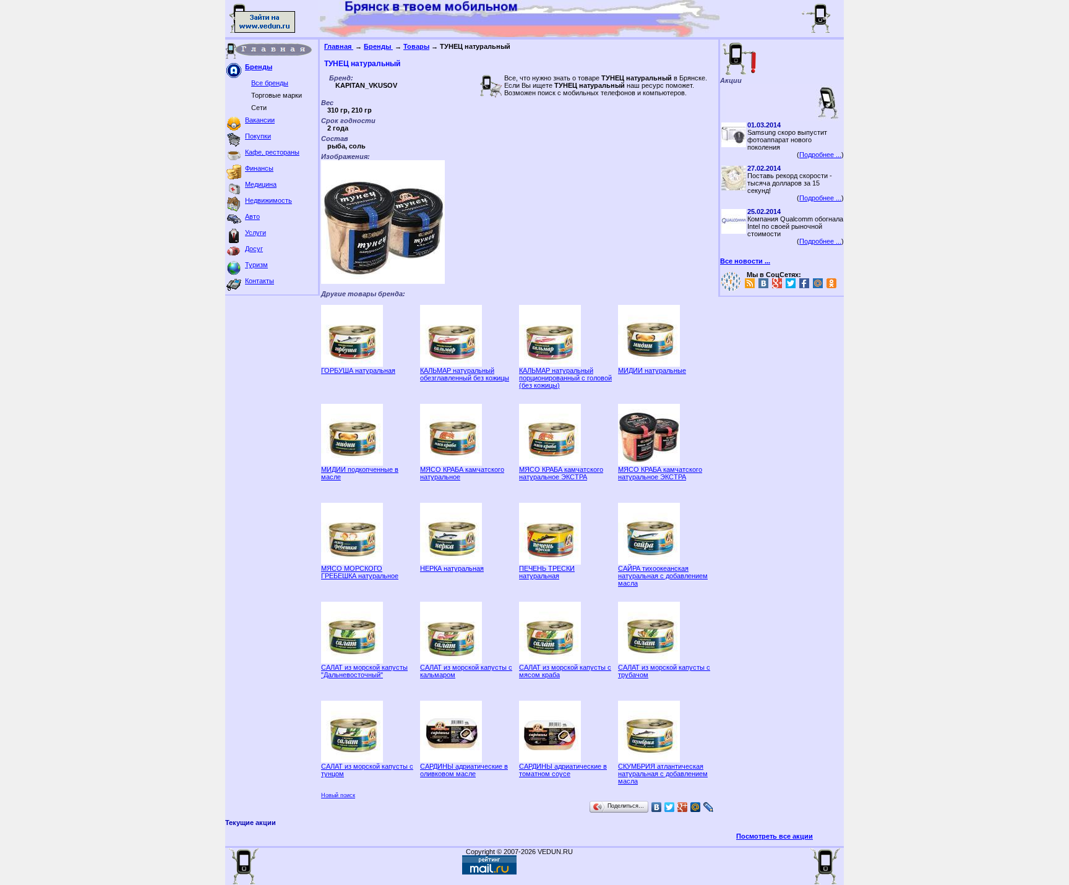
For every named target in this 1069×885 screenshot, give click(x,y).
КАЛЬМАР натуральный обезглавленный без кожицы (464, 374)
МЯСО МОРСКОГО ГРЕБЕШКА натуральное (359, 572)
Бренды (258, 67)
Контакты (259, 280)
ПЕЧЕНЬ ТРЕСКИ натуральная (547, 572)
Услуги (255, 232)
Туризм (256, 264)
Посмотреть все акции (774, 836)
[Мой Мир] (695, 807)
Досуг (254, 248)
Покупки (258, 136)
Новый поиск (338, 795)
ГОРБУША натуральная (358, 370)
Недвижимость (268, 200)
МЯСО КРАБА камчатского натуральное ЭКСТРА (561, 473)
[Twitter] (669, 807)
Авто (252, 216)
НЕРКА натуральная (452, 568)
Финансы (259, 168)
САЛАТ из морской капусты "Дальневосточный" (364, 671)
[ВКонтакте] (656, 807)
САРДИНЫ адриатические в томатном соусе (563, 770)
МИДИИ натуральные (652, 370)
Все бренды (269, 83)
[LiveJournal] (708, 807)
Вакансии (260, 120)
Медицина (261, 184)
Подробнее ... (820, 154)
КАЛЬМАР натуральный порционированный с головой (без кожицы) (565, 378)
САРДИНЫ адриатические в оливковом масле (464, 770)
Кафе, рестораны (272, 152)
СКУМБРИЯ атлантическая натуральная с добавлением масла (663, 774)
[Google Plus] (682, 807)
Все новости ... (745, 261)
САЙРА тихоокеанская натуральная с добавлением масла (663, 576)
